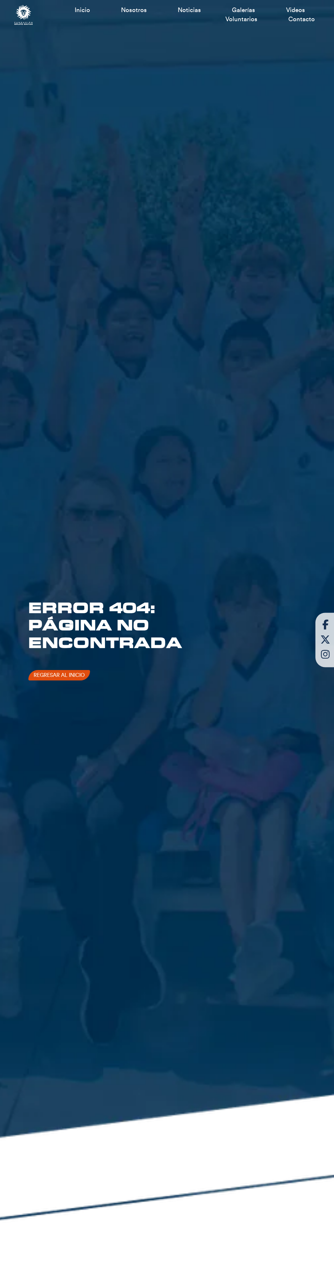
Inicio (82, 10)
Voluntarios (241, 19)
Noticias (189, 10)
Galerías (243, 10)
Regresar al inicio (59, 675)
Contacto (301, 19)
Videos (295, 10)
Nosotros (134, 10)
